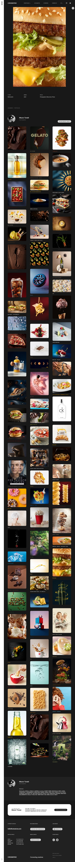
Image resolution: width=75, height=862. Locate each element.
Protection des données (57, 855)
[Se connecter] (70, 3)
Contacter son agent (60, 809)
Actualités (37, 3)
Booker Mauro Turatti (64, 121)
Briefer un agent (35, 839)
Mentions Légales (56, 853)
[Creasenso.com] (12, 3)
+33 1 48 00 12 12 (19, 839)
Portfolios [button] (26, 3)
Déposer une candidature (37, 829)
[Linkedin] (57, 840)
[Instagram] (66, 3)
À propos (46, 3)
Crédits (54, 857)
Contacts (54, 3)
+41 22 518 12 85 (19, 841)
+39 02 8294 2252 (20, 844)
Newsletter (58, 829)
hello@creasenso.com (14, 829)
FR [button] (61, 3)
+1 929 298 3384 (19, 840)
